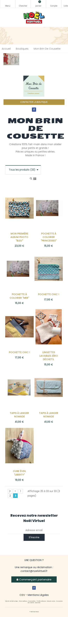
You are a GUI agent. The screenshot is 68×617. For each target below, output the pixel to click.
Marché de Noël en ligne (11, 601)
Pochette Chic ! (48, 294)
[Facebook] (34, 110)
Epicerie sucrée (51, 601)
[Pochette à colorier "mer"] (19, 268)
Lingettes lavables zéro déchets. (48, 356)
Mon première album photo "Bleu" (19, 237)
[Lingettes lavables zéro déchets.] (49, 326)
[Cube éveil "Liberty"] (19, 445)
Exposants (37, 602)
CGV (22, 595)
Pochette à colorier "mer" (19, 296)
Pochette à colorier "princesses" (48, 237)
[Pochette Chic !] (49, 268)
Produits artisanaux (41, 601)
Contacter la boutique (34, 102)
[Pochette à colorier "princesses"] (49, 208)
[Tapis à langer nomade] (19, 387)
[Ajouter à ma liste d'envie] (25, 196)
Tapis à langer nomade (19, 414)
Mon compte (53, 4)
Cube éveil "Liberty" (19, 472)
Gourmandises (32, 601)
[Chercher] (23, 4)
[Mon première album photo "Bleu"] (19, 208)
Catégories (7, 4)
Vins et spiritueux (23, 601)
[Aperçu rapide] (25, 203)
